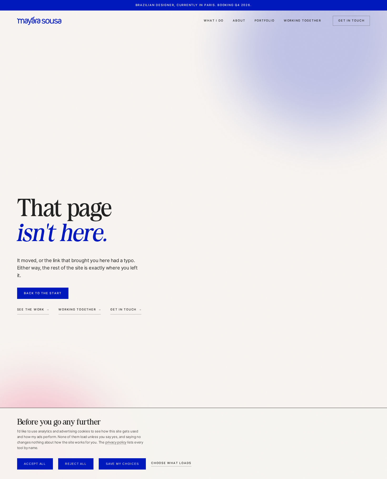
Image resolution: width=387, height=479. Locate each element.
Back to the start (42, 293)
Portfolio (265, 20)
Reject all (76, 463)
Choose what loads (171, 463)
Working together (302, 20)
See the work (30, 309)
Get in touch (351, 20)
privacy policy (115, 442)
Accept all (35, 463)
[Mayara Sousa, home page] (39, 21)
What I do (214, 20)
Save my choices (122, 463)
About (239, 20)
